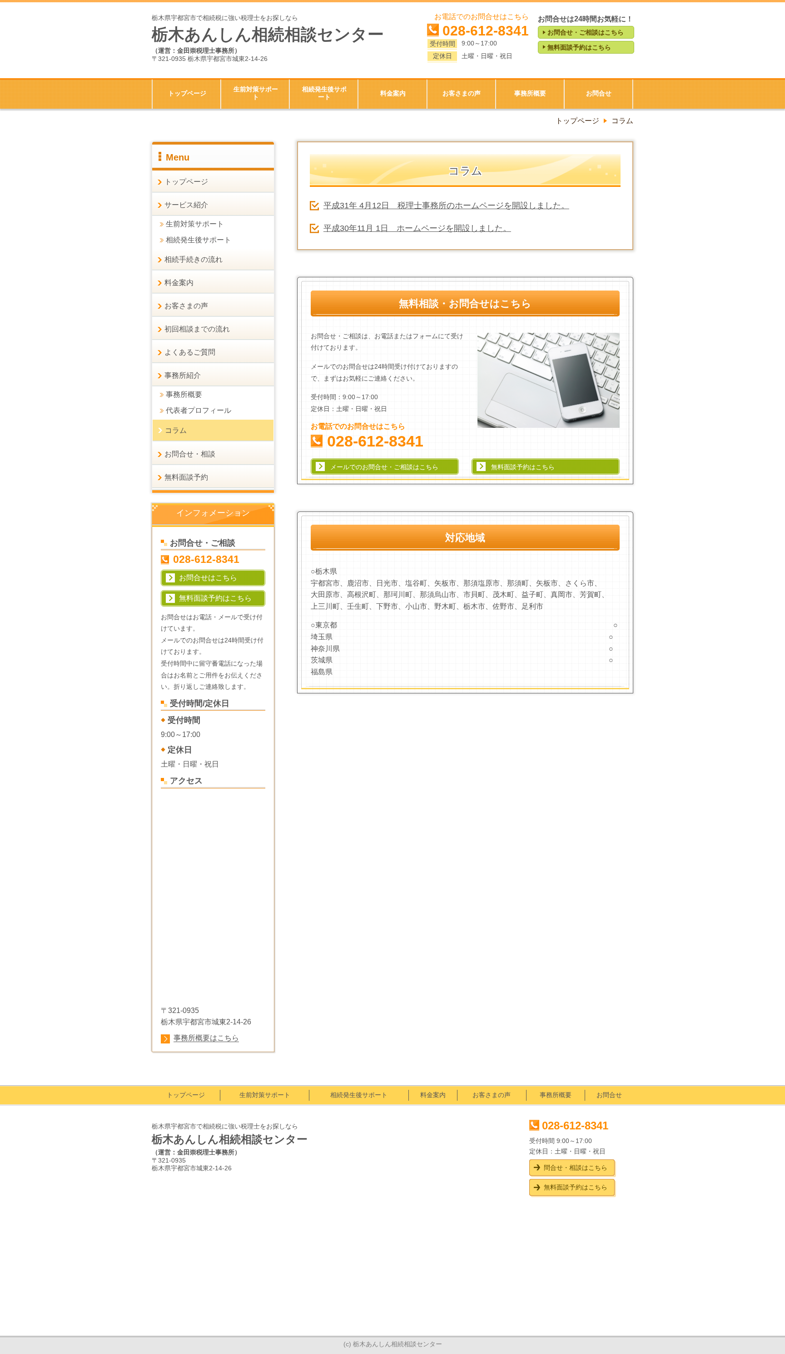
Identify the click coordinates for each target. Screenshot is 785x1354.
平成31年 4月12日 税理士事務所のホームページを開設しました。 (446, 205)
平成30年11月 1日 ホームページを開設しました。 (417, 228)
